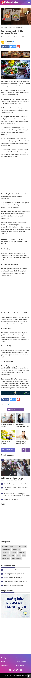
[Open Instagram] (17, 670)
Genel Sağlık (7, 404)
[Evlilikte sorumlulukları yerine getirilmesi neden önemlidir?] (15, 467)
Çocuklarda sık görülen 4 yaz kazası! (15, 484)
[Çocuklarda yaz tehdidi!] (8, 435)
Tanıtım (3, 662)
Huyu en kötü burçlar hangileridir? (14, 585)
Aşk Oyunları (22, 546)
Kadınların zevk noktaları (11, 499)
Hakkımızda (4, 665)
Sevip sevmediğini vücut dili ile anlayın (15, 581)
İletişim (18, 658)
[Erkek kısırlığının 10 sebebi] (8, 418)
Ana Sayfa (4, 658)
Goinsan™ (24, 675)
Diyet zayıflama (6, 549)
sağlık (24, 555)
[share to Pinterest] (18, 46)
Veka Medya (8, 41)
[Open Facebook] (10, 670)
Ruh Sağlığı (11, 555)
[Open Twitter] (14, 670)
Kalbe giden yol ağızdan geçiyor (21, 442)
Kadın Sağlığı (22, 552)
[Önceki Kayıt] (23, 450)
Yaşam (18, 555)
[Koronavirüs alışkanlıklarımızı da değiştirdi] (23, 418)
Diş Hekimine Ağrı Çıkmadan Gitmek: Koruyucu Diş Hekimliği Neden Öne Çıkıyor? (17, 494)
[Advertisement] (15, 175)
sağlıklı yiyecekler (16, 558)
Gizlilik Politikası (21, 662)
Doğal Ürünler (16, 549)
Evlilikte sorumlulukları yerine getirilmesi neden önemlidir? (12, 479)
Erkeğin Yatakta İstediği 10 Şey (13, 577)
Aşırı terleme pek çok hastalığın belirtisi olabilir (15, 488)
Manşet (4, 555)
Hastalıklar (13, 404)
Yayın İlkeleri (20, 665)
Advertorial (5, 546)
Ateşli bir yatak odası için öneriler (14, 574)
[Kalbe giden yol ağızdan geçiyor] (23, 435)
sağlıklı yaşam (6, 558)
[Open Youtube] (21, 670)
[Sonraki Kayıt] (28, 450)
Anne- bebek (13, 546)
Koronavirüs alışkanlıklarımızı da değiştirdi (22, 426)
